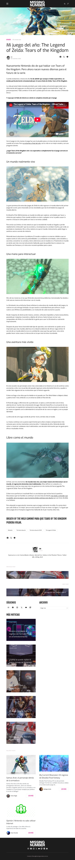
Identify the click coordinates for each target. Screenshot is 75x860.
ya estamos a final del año (32, 143)
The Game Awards (21, 530)
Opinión (8, 39)
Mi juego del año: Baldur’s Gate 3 (55, 592)
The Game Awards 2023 (36, 530)
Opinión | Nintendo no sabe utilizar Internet (21, 822)
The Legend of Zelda (51, 530)
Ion (11, 57)
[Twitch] (30, 607)
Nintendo (10, 530)
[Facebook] (13, 607)
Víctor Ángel (14, 796)
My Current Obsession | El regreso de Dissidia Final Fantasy (53, 776)
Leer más (30, 796)
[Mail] (8, 607)
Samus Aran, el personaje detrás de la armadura (20, 779)
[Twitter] (22, 607)
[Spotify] (47, 848)
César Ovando (14, 833)
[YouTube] (26, 607)
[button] (7, 3)
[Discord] (44, 848)
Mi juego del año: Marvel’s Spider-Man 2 (22, 575)
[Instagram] (17, 607)
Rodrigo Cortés (47, 789)
